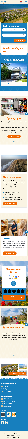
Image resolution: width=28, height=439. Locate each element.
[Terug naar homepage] (4, 2)
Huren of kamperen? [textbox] (9, 30)
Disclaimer (17, 436)
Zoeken (18, 40)
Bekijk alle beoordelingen (12, 297)
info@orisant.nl (7, 406)
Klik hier (12, 136)
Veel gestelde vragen (9, 389)
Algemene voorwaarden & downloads (13, 434)
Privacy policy (10, 436)
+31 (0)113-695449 (8, 404)
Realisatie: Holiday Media (13, 437)
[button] (1, 74)
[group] (14, 74)
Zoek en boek (7, 391)
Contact (5, 386)
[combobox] (14, 29)
